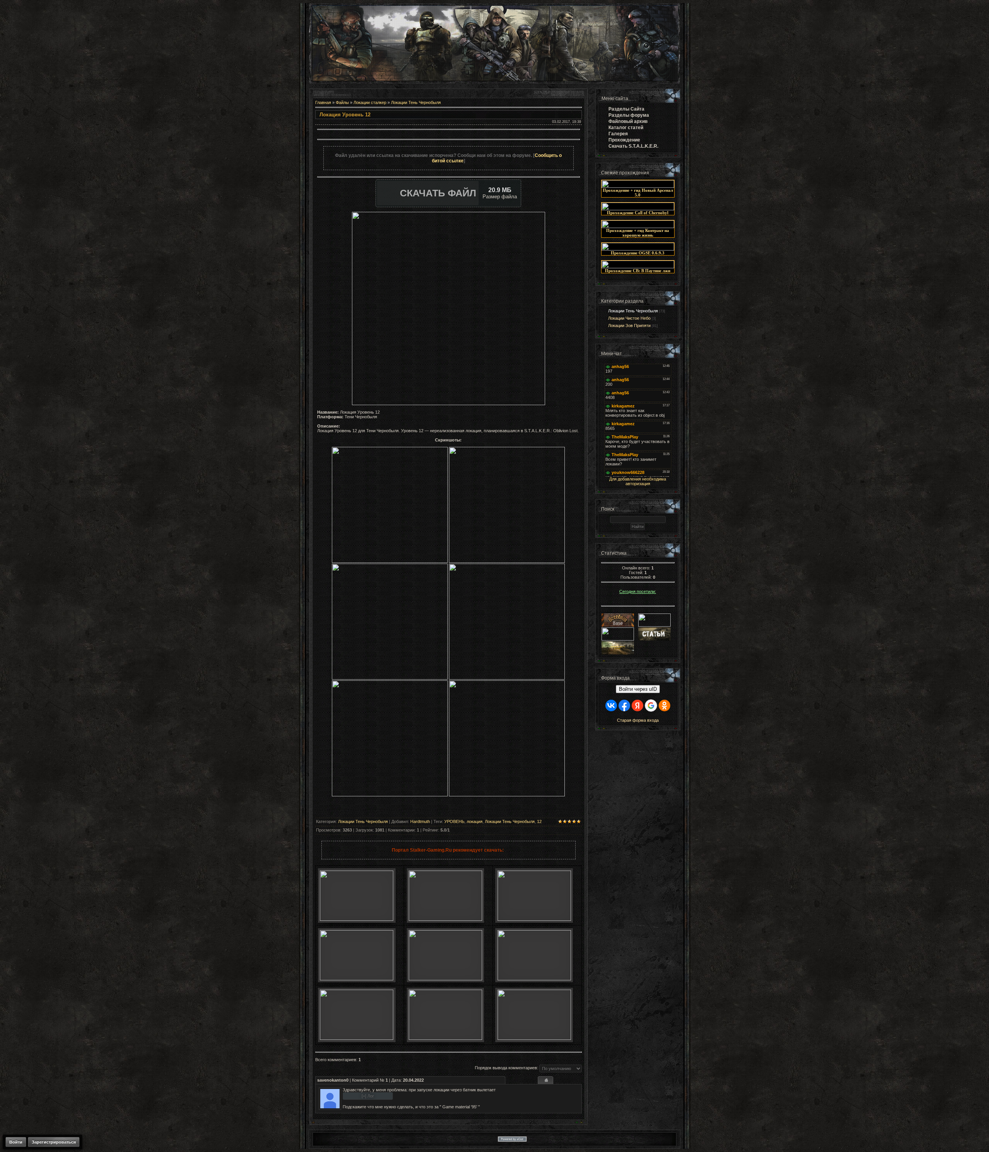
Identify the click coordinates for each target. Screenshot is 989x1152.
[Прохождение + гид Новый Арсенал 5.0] (638, 186)
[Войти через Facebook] (624, 705)
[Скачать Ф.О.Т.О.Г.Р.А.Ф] (534, 919)
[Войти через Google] (651, 705)
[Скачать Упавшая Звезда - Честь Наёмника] (445, 978)
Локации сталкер (369, 102)
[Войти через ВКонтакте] (611, 705)
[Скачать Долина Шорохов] (534, 978)
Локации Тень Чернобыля (416, 102)
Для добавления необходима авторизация (637, 481)
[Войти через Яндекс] (637, 705)
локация (475, 821)
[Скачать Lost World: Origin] (356, 978)
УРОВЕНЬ (454, 821)
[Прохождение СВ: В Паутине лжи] (638, 266)
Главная (323, 102)
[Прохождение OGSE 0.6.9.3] (638, 249)
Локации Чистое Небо (629, 318)
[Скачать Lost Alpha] (356, 919)
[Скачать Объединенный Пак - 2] (534, 1038)
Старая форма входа (638, 720)
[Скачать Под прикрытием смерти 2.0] (445, 1038)
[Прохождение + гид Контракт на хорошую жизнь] (638, 226)
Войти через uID (638, 689)
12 (539, 821)
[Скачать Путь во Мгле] (445, 919)
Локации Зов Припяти (629, 325)
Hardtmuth (420, 821)
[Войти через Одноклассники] (664, 705)
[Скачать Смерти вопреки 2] (356, 1038)
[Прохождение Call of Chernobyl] (638, 208)
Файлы (342, 102)
